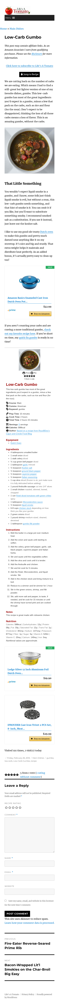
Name (9, 858)
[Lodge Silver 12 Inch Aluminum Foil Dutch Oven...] (30, 659)
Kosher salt (27, 468)
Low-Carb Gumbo (21, 761)
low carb (8, 761)
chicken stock (25, 508)
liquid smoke (27, 505)
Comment (11, 815)
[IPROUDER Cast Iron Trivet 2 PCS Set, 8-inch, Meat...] (30, 709)
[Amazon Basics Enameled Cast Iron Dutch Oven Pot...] (30, 282)
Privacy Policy (28, 994)
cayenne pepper (29, 474)
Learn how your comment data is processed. (29, 922)
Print (27, 373)
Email (9, 872)
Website (9, 886)
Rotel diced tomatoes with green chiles (33, 495)
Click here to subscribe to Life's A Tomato (29, 65)
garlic (25, 464)
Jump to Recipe (31, 74)
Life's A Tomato (12, 994)
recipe (34, 761)
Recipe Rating (13, 803)
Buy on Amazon (42, 313)
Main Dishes (17, 28)
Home (3, 28)
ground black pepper (31, 471)
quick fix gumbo (28, 337)
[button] (8, 18)
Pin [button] (35, 373)
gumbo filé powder (31, 523)
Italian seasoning (29, 477)
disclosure (37, 53)
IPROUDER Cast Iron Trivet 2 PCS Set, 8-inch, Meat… (29, 726)
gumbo (50, 758)
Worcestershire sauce (33, 502)
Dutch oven (46, 231)
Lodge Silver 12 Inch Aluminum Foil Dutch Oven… (28, 671)
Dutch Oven (16, 443)
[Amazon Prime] (30, 310)
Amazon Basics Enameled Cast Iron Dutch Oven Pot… (28, 299)
